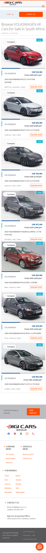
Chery (7, 476)
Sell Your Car (27, 458)
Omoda (18, 480)
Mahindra (8, 488)
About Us (9, 462)
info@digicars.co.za (19, 507)
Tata (17, 488)
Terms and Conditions (29, 531)
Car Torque (10, 454)
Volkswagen (20, 492)
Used (39, 40)
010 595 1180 (18, 509)
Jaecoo (7, 484)
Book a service (28, 454)
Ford (6, 480)
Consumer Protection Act (29, 539)
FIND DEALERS (33, 411)
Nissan (18, 476)
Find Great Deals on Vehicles (11, 411)
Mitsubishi (8, 492)
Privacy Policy (26, 535)
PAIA (34, 535)
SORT (9, 14)
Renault (18, 484)
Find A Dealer (10, 458)
